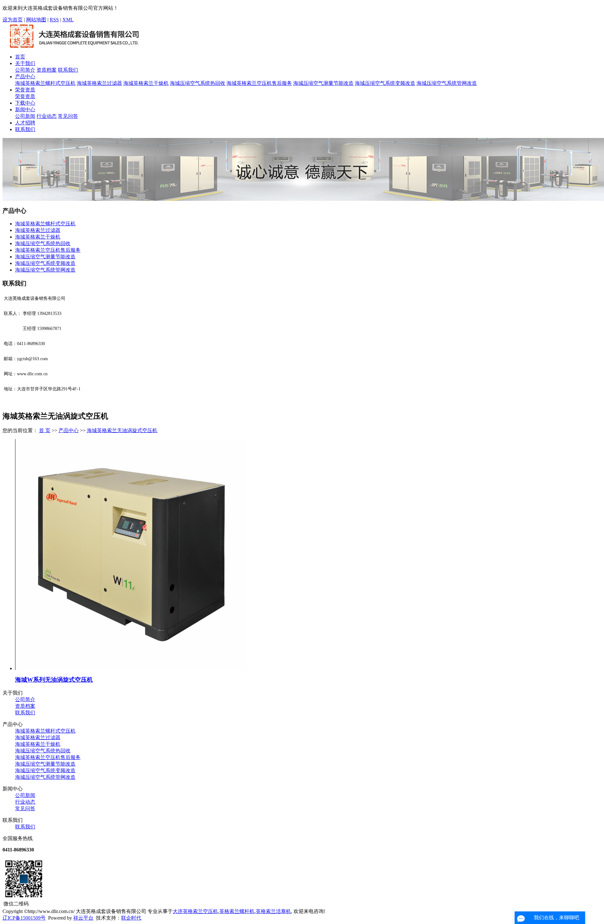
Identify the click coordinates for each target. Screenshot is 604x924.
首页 (20, 56)
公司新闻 (25, 116)
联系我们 (68, 70)
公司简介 (25, 70)
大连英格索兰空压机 (195, 911)
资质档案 (46, 70)
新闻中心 (25, 109)
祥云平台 (83, 918)
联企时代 (131, 918)
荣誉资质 (25, 89)
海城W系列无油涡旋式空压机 (54, 679)
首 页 (44, 430)
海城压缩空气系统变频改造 (385, 83)
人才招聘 (25, 122)
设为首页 (13, 19)
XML (68, 19)
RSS (54, 19)
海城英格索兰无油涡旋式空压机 (122, 430)
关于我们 (25, 63)
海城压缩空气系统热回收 (197, 83)
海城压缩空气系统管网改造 (447, 83)
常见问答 (68, 116)
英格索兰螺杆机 (236, 911)
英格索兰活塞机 (273, 911)
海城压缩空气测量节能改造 (323, 83)
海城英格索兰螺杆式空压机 (45, 83)
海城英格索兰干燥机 (146, 83)
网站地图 (36, 19)
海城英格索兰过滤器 (99, 83)
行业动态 (46, 116)
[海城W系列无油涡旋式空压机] (130, 668)
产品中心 (25, 76)
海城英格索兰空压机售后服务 (259, 83)
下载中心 (25, 103)
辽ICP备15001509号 (24, 918)
